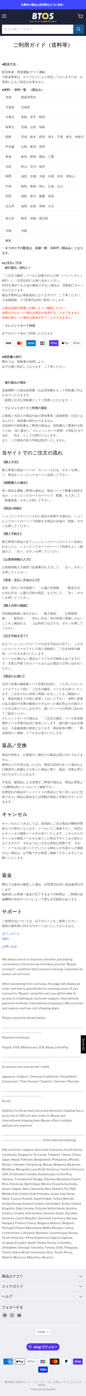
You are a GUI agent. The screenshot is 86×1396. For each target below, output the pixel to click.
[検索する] (78, 29)
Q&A (5, 939)
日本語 (41, 1331)
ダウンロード (11, 934)
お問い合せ (9, 946)
